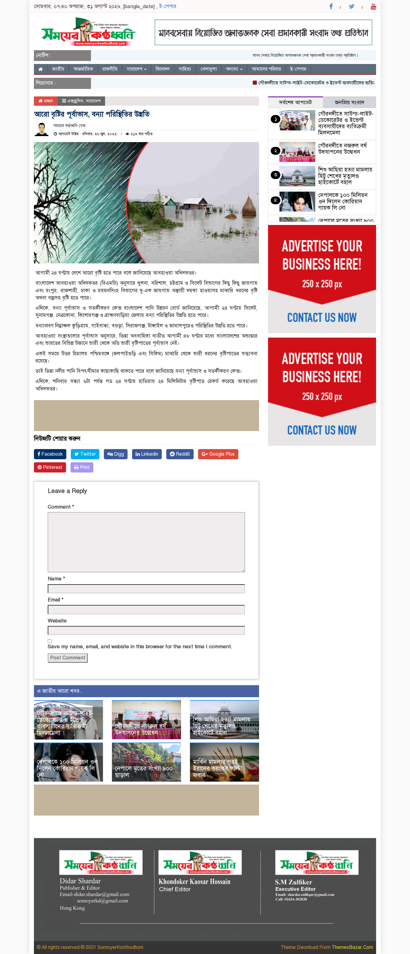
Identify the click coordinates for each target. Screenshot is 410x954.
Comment (61, 507)
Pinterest (52, 467)
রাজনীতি (110, 69)
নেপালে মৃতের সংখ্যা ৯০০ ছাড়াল (144, 772)
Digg (118, 454)
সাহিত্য (185, 69)
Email (56, 600)
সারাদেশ (135, 69)
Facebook (51, 454)
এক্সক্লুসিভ (75, 101)
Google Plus (221, 454)
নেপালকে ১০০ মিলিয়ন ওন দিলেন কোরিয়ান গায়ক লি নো (67, 768)
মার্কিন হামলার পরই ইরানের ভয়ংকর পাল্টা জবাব (217, 768)
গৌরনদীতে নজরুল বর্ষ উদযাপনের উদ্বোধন (140, 729)
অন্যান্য (233, 69)
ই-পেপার (167, 6)
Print (84, 467)
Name (56, 579)
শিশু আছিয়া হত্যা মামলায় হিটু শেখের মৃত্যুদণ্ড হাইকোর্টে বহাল (221, 726)
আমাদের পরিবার (266, 69)
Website (57, 621)
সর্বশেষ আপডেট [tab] (295, 102)
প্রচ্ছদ (48, 101)
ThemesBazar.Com (352, 947)
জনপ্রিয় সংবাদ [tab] (349, 102)
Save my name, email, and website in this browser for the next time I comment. (140, 646)
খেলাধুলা (208, 69)
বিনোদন (163, 69)
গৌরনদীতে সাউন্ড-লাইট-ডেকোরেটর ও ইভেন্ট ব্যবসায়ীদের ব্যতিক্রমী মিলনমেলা (314, 83)
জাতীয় (58, 69)
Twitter (87, 454)
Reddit (182, 454)
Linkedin (149, 454)
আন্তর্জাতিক (83, 69)
